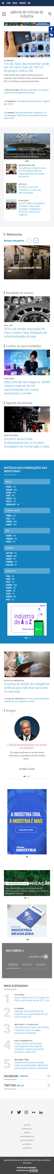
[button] (28, 240)
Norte (9, 482)
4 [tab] (29, 638)
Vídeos (13, 964)
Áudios (41, 964)
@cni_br (20, 1085)
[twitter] (19, 1112)
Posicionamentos (23, 1041)
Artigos (22, 184)
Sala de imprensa (27, 1140)
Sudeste (10, 548)
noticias (11, 149)
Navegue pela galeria (14, 241)
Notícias (27, 1125)
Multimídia (14, 950)
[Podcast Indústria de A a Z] (27, 619)
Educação (23, 200)
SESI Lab (8, 325)
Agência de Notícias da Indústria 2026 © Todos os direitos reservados (27, 1161)
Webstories (14, 234)
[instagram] (26, 1112)
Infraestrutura (26, 165)
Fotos (27, 964)
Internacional (22, 1060)
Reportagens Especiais (17, 884)
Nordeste (11, 571)
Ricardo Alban (27, 769)
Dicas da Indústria (14, 680)
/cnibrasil (23, 1076)
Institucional (12, 90)
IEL (29, 3)
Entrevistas (27, 1129)
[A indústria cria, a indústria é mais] (27, 821)
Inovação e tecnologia (29, 149)
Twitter (10, 1085)
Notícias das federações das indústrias (25, 469)
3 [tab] (28, 161)
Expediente (27, 1148)
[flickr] (33, 1112)
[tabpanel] (27, 146)
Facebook (11, 1076)
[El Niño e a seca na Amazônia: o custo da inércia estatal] (11, 188)
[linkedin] (41, 1112)
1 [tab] (25, 161)
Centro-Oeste (13, 510)
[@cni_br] (37, 1085)
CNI (8, 3)
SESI (14, 3)
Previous (6, 146)
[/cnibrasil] (39, 1076)
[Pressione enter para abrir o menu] (4, 14)
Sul (7, 531)
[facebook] (12, 1112)
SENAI (22, 3)
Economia (9, 60)
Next (48, 146)
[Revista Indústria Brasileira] (27, 920)
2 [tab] (27, 161)
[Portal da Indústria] (3, 3)
